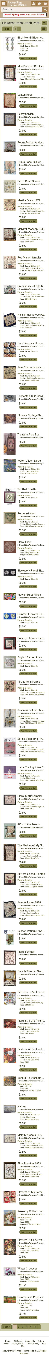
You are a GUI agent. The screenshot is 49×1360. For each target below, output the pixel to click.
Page (6, 29)
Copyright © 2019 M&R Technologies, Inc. (20, 1351)
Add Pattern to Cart (28, 58)
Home (7, 1341)
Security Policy (33, 1344)
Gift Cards (18, 1341)
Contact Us (30, 1341)
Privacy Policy (17, 1344)
